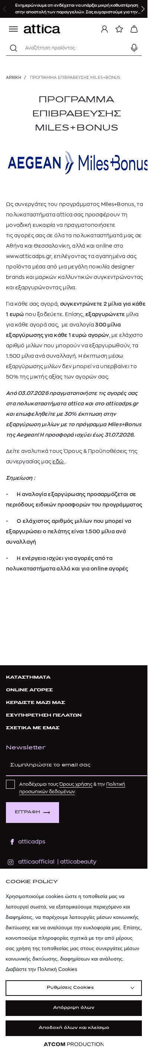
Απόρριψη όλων (73, 1008)
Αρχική (13, 77)
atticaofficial (36, 862)
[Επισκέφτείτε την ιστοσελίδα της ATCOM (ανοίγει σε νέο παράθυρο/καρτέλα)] (74, 1044)
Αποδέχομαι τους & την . (72, 788)
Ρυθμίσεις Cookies (70, 988)
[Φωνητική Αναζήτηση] (134, 48)
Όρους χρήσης (75, 784)
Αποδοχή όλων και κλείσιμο (74, 1028)
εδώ (58, 461)
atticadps (31, 842)
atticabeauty (76, 862)
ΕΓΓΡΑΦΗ (27, 812)
